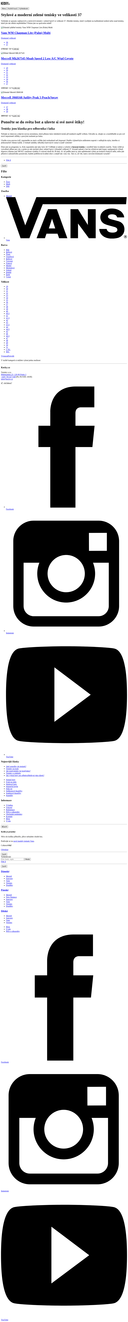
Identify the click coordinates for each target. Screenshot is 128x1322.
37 (7, 304)
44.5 (8, 329)
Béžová (9, 252)
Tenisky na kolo (12, 769)
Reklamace (10, 810)
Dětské (4, 911)
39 (7, 309)
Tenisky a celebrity (13, 773)
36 (7, 302)
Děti (7, 186)
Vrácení (9, 807)
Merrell (9, 196)
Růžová (9, 259)
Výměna (9, 805)
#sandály (9, 795)
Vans (8, 881)
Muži (8, 184)
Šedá (8, 275)
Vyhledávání (6, 857)
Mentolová (10, 268)
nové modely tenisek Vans (23, 841)
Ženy (8, 182)
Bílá (7, 250)
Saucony (9, 878)
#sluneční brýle (12, 786)
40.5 (8, 313)
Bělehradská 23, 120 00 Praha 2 (13, 374)
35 (7, 300)
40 (7, 311)
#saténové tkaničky (13, 793)
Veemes (9, 883)
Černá (8, 277)
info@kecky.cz (7, 379)
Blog (8, 819)
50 (7, 345)
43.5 (8, 325)
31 (7, 291)
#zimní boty (10, 780)
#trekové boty (11, 784)
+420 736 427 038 (8, 377)
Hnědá (8, 272)
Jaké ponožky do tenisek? (16, 766)
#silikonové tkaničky (14, 791)
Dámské (5, 871)
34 (7, 298)
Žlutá (8, 254)
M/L (8, 352)
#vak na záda (11, 782)
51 (7, 347)
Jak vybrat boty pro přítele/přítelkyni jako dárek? (25, 775)
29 (7, 286)
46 (7, 334)
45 (7, 331)
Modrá (8, 266)
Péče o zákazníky (13, 812)
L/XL (8, 349)
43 (7, 322)
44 (7, 327)
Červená (9, 261)
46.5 (8, 336)
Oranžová (10, 257)
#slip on (9, 789)
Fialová (9, 263)
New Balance (11, 897)
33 (7, 295)
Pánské (4, 890)
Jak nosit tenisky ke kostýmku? (18, 771)
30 (7, 289)
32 (7, 293)
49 (7, 343)
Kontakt (9, 816)
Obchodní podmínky (14, 814)
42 (7, 320)
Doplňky (9, 885)
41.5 (8, 318)
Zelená (8, 270)
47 (7, 338)
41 (7, 316)
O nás (8, 821)
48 (7, 340)
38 (7, 307)
